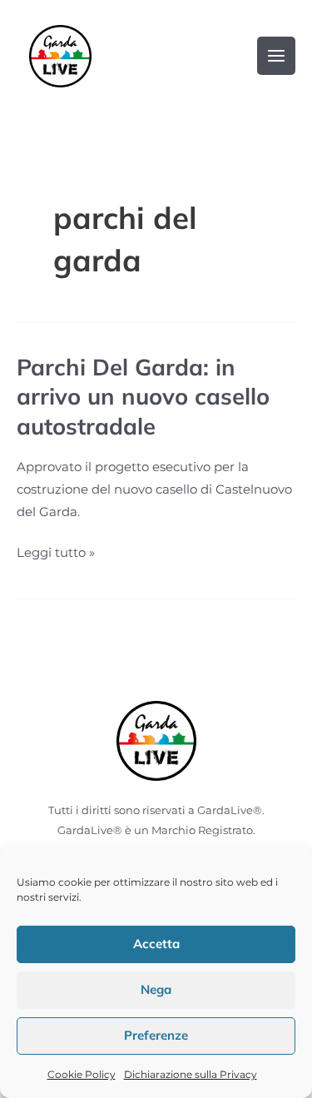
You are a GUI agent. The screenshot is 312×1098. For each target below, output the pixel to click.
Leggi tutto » (56, 551)
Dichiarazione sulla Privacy (190, 1074)
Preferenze (156, 1035)
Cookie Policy (81, 1074)
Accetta (156, 943)
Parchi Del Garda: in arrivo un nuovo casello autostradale (143, 396)
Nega (156, 989)
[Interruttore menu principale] (276, 56)
